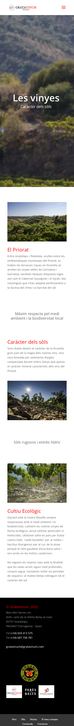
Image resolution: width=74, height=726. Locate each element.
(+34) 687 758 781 (22, 637)
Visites (33, 719)
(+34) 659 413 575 (22, 633)
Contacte (43, 723)
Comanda (27, 723)
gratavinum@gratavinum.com (25, 646)
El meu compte (50, 719)
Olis (23, 719)
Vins (14, 719)
